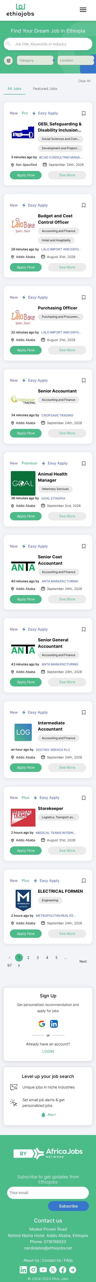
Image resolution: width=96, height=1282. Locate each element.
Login (48, 1051)
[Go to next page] (19, 965)
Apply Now (26, 175)
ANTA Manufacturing (60, 581)
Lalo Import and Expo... (61, 249)
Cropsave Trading (57, 415)
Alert (52, 1114)
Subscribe (68, 1206)
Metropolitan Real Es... (56, 915)
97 (9, 965)
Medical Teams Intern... (56, 833)
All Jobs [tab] (14, 88)
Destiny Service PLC (53, 750)
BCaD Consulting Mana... (60, 157)
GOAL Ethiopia (53, 498)
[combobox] (48, 44)
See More (67, 175)
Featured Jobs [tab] (45, 88)
